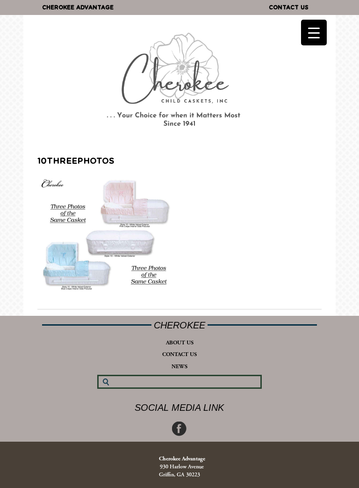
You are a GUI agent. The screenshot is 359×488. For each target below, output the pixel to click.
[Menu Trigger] (314, 32)
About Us (180, 342)
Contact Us (289, 7)
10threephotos (76, 161)
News (179, 366)
